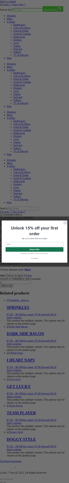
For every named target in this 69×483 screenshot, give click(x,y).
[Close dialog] (65, 222)
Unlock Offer (34, 249)
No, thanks (34, 258)
